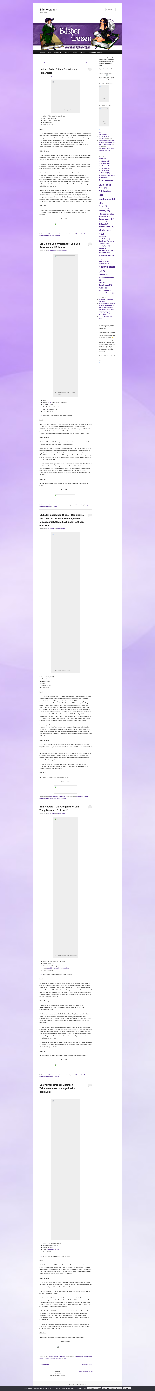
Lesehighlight (104, 246)
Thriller (103, 288)
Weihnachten (105, 290)
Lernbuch (104, 243)
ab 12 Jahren (111, 175)
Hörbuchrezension (53, 234)
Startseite (42, 52)
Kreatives (103, 241)
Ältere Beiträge (44, 63)
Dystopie (86, 234)
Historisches (103, 222)
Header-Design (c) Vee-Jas (86, 1371)
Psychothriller (104, 263)
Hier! (40, 415)
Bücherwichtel (79, 234)
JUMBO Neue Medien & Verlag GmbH (58, 968)
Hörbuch (41, 235)
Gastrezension (104, 216)
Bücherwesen (48, 9)
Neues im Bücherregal (107, 250)
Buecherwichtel (62, 76)
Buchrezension (88, 1356)
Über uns (75, 52)
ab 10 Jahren (103, 175)
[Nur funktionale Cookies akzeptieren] (153, 1388)
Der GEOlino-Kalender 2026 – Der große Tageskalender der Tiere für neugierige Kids (107, 142)
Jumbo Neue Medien (53, 1250)
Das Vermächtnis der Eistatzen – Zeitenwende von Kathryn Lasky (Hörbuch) (57, 1088)
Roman (104, 274)
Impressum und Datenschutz (95, 52)
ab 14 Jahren (103, 177)
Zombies (111, 293)
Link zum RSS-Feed (104, 134)
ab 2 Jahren (102, 159)
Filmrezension (107, 213)
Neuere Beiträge (87, 63)
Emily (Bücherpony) (104, 208)
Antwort (57, 235)
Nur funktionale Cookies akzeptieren (112, 1388)
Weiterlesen (127, 1388)
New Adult (104, 253)
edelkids (45, 679)
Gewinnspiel (106, 218)
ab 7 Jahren (104, 170)
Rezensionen (57, 52)
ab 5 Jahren (104, 166)
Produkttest (67, 52)
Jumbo (49, 402)
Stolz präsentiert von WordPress (77, 1385)
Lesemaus (102, 248)
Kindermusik (102, 236)
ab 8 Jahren (104, 173)
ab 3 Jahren (104, 161)
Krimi (111, 241)
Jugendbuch (42, 1076)
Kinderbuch (52, 1358)
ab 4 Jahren (104, 163)
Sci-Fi (53, 235)
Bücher (49, 52)
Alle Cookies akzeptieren (94, 1388)
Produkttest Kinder (104, 261)
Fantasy (86, 505)
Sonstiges (82, 52)
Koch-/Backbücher (105, 239)
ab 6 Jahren (104, 168)
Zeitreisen (103, 293)
